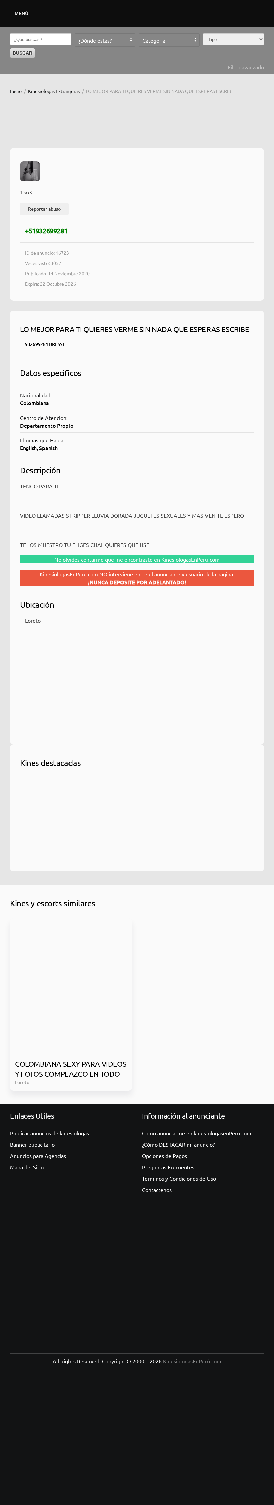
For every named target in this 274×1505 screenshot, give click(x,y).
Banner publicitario (32, 1144)
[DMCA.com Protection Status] (181, 1430)
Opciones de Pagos (164, 1155)
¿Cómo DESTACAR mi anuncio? (178, 1144)
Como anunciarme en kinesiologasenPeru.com (196, 1133)
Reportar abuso (44, 209)
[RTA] (93, 1430)
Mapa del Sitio (27, 1167)
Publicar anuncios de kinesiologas (49, 1133)
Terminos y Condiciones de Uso (179, 1178)
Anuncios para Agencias (38, 1155)
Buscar (22, 53)
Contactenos (157, 1189)
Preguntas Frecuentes (168, 1167)
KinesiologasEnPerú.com (192, 1361)
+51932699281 (46, 230)
